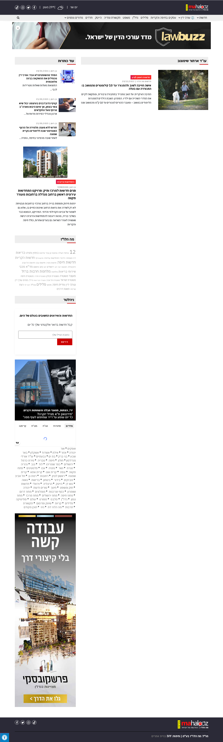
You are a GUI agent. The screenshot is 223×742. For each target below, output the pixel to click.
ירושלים (50, 266)
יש (45, 267)
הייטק (98, 17)
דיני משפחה (71, 258)
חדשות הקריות (25, 257)
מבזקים (68, 480)
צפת (63, 472)
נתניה (52, 468)
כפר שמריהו (53, 464)
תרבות (69, 507)
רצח (21, 284)
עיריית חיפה (58, 284)
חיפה (52, 460)
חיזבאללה (72, 267)
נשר (61, 468)
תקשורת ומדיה (112, 17)
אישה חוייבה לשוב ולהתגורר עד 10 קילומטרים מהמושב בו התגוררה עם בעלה (116, 87)
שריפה (73, 289)
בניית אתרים (158, 736)
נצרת (70, 468)
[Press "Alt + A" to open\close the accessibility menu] (4, 737)
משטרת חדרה (40, 276)
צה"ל (33, 284)
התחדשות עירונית (51, 258)
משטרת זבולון (52, 276)
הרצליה (47, 483)
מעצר (72, 276)
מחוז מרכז (32, 495)
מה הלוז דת (55, 507)
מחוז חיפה (67, 495)
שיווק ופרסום (43, 503)
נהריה (24, 464)
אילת (55, 452)
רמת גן (33, 476)
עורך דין (18, 280)
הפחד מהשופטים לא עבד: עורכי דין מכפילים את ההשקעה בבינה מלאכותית (38, 78)
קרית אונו (51, 472)
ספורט (43, 499)
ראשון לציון (58, 476)
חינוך (53, 487)
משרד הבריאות (40, 280)
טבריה (41, 460)
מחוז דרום (26, 491)
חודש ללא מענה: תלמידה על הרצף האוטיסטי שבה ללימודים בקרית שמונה (38, 131)
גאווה (25, 480)
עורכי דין (71, 284)
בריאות (20, 253)
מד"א (29, 267)
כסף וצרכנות (56, 491)
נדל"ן (135, 17)
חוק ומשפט (66, 487)
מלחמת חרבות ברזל (36, 271)
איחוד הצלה (63, 252)
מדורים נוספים (75, 17)
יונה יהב (58, 267)
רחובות (44, 476)
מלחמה (54, 271)
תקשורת (28, 503)
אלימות (42, 253)
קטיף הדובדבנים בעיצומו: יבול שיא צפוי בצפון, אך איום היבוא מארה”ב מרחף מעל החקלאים (38, 107)
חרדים (89, 17)
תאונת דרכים (63, 288)
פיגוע (49, 284)
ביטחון (47, 480)
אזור (63, 452)
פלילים (144, 17)
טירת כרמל (27, 460)
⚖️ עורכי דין (187, 17)
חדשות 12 (40, 258)
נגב (33, 464)
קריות (58, 503)
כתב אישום (38, 266)
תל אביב (20, 476)
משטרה (64, 276)
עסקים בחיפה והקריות (163, 17)
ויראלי (36, 483)
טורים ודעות (40, 487)
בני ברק (62, 456)
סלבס (54, 499)
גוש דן (69, 483)
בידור (57, 480)
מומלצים (40, 491)
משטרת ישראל (68, 280)
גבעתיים (41, 456)
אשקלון (34, 452)
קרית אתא (36, 472)
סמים (25, 280)
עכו (43, 468)
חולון (60, 460)
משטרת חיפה (27, 276)
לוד (41, 464)
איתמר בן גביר (51, 252)
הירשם (64, 342)
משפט (126, 17)
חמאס (64, 267)
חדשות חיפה (66, 262)
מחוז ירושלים (49, 495)
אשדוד (46, 452)
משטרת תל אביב (53, 280)
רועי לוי (27, 285)
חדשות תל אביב (28, 262)
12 (73, 251)
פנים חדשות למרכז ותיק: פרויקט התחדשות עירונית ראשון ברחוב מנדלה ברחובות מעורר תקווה (46, 194)
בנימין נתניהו (32, 252)
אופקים (71, 448)
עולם (33, 499)
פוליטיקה (21, 499)
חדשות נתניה (51, 263)
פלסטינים (32, 468)
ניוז (42, 507)
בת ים (52, 456)
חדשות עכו (40, 262)
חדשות (203, 17)
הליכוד (62, 258)
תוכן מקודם (30, 507)
